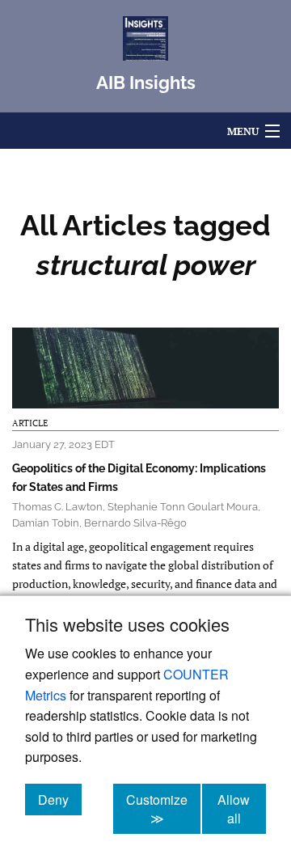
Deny (60, 799)
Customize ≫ (163, 808)
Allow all (241, 808)
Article (30, 423)
